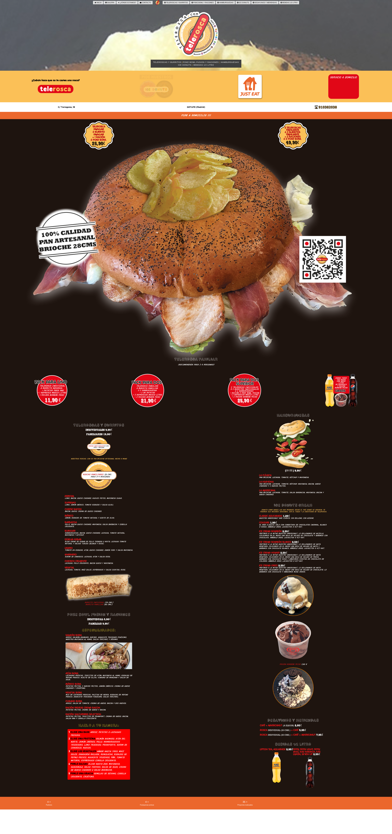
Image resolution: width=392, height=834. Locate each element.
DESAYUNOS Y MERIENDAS (265, 2)
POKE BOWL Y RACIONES (203, 2)
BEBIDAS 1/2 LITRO (289, 2)
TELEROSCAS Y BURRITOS (177, 2)
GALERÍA (110, 2)
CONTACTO (146, 2)
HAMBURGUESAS (226, 2)
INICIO (98, 2)
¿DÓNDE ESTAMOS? (127, 2)
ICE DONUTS (243, 2)
